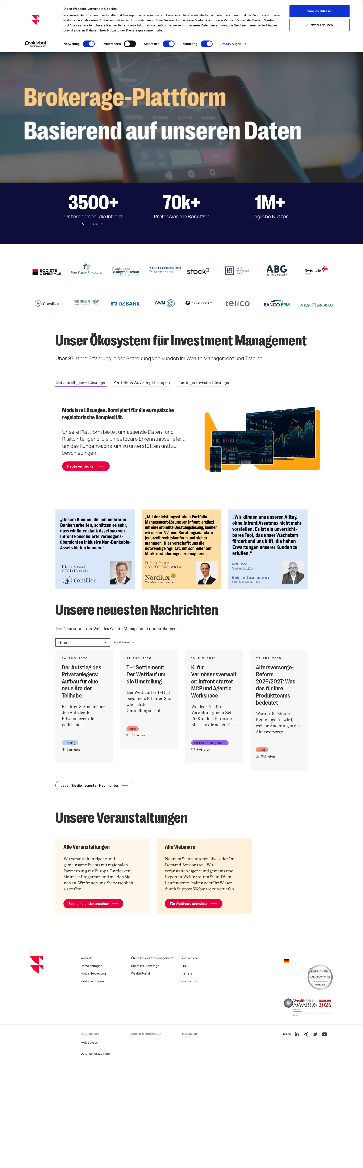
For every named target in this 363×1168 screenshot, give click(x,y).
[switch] (130, 44)
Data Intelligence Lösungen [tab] (81, 382)
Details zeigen (230, 44)
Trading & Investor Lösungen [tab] (203, 382)
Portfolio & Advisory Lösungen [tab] (141, 382)
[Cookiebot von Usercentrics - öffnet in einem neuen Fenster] (35, 44)
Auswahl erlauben (319, 25)
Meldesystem (90, 1042)
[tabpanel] (194, 441)
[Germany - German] (286, 961)
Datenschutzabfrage (95, 1054)
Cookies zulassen (320, 11)
